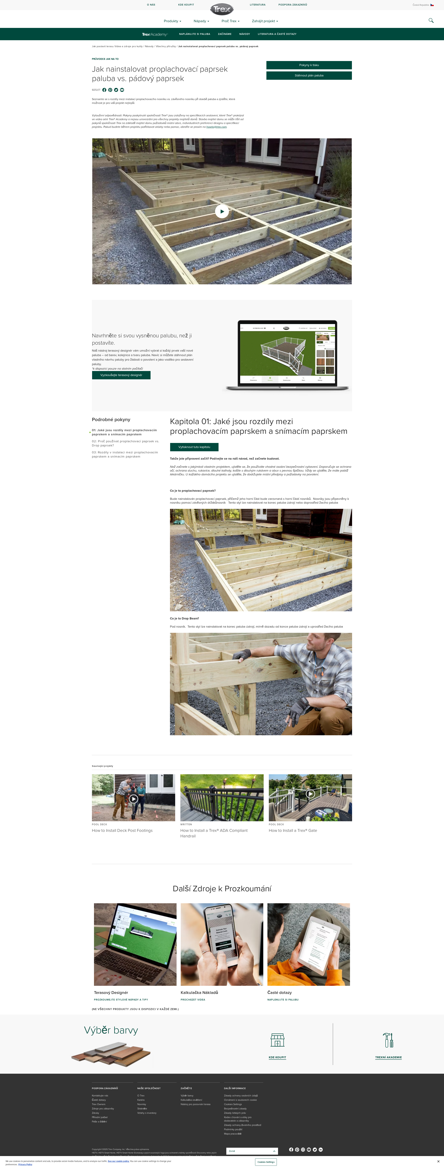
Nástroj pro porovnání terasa (195, 1104)
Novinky (141, 1104)
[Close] (438, 1161)
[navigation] (222, 5)
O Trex (140, 1095)
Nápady (200, 21)
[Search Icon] (431, 20)
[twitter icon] (116, 90)
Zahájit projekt (263, 21)
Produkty (171, 21)
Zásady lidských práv (235, 1113)
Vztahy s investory (146, 1113)
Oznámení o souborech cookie (240, 1100)
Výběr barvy (187, 1095)
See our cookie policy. (118, 1161)
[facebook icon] (104, 90)
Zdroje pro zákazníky (103, 1108)
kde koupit (186, 5)
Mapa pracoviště (232, 1134)
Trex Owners (98, 1104)
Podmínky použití (233, 1129)
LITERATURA (258, 5)
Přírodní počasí (100, 1117)
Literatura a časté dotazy (277, 34)
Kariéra (140, 1100)
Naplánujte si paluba (194, 34)
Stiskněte (142, 1108)
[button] (222, 211)
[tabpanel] (261, 598)
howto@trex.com (216, 127)
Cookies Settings (266, 1162)
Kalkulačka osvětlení (191, 1100)
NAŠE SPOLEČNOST (149, 1088)
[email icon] (122, 90)
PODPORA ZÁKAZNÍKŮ (293, 5)
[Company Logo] (222, 9)
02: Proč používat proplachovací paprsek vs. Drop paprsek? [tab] (125, 443)
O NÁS (151, 5)
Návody (244, 34)
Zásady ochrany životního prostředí (242, 1125)
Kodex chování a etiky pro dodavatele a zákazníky (237, 1119)
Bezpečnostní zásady (235, 1108)
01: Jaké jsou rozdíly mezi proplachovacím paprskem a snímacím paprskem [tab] (124, 432)
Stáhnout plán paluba (309, 75)
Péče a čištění (99, 1121)
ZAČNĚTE (186, 1088)
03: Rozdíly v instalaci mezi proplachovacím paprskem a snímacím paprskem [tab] (125, 454)
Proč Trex (229, 21)
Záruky (95, 1113)
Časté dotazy (99, 1100)
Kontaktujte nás (100, 1095)
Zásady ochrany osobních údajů (241, 1095)
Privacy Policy (25, 1164)
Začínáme (225, 34)
